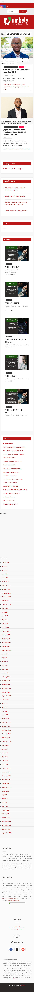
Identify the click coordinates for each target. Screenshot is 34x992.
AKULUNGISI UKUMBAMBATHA (13, 450)
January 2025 (6, 635)
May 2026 (5, 574)
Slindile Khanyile (22, 88)
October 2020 (6, 829)
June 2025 (5, 616)
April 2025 (5, 623)
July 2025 (4, 612)
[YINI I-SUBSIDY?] (17, 253)
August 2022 (5, 745)
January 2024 (6, 680)
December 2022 (6, 730)
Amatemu (9, 263)
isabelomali (19, 86)
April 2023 (5, 715)
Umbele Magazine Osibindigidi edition (16, 210)
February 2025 (6, 631)
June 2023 (5, 707)
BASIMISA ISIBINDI (9, 497)
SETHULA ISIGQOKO (9, 475)
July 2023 (4, 703)
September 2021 (6, 787)
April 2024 (5, 669)
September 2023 (6, 696)
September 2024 (6, 650)
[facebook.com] (4, 6)
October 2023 (6, 692)
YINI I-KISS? (10, 376)
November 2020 (6, 825)
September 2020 (6, 833)
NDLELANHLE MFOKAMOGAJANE (14, 454)
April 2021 (5, 806)
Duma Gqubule (16, 84)
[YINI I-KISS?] (17, 362)
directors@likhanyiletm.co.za (14, 978)
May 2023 (5, 711)
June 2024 (5, 661)
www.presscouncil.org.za (13, 900)
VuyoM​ (23, 985)
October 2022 (6, 737)
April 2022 (5, 760)
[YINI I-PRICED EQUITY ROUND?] (17, 325)
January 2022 (6, 772)
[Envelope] (22, 949)
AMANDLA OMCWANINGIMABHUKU (14, 447)
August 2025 (5, 608)
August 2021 (5, 791)
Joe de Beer (6, 149)
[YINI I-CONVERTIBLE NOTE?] (17, 396)
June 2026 (5, 570)
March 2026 (5, 581)
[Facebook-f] (10, 949)
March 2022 (5, 764)
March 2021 (5, 810)
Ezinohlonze (7, 67)
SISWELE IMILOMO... (9, 465)
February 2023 (6, 722)
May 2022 (5, 756)
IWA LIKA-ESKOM (8, 500)
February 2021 (6, 814)
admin (8, 270)
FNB (13, 86)
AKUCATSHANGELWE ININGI (12, 468)
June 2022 (5, 753)
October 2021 (6, 783)
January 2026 (6, 589)
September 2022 (6, 741)
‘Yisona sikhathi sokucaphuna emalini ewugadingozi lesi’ (16, 70)
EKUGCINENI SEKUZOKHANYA (13, 479)
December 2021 (6, 776)
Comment (13, 272)
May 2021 (5, 802)
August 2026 (5, 562)
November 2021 (6, 779)
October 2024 (6, 646)
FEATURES (14, 67)
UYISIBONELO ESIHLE (10, 482)
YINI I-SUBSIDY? (12, 267)
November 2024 (6, 642)
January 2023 (6, 726)
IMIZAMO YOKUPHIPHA (10, 504)
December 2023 (6, 684)
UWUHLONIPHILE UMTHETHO (12, 461)
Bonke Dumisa (7, 84)
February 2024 (6, 677)
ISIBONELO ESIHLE (9, 458)
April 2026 (5, 578)
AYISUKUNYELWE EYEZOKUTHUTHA (15, 490)
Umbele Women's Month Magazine (15, 196)
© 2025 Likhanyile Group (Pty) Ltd (13, 169)
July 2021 (4, 795)
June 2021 (5, 798)
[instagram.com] (1, 6)
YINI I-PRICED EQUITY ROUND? (15, 340)
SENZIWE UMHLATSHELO (11, 472)
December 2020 (6, 821)
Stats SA (28, 149)
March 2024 (5, 673)
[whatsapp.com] (7, 6)
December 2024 (6, 638)
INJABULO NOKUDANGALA (11, 493)
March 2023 (5, 718)
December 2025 (6, 593)
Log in (5, 228)
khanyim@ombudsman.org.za (9, 898)
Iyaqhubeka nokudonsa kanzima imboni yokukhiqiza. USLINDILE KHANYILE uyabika (14, 132)
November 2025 (6, 597)
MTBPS (25, 86)
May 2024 (5, 665)
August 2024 (5, 654)
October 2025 (6, 600)
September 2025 (6, 604)
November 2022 (6, 734)
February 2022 (6, 768)
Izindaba (21, 67)
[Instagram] (17, 949)
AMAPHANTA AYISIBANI (10, 486)
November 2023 (6, 688)
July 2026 (4, 566)
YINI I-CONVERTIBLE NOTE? (15, 411)
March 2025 (5, 627)
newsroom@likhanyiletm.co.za (17, 927)
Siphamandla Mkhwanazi (17, 149)
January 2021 (6, 817)
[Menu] (2, 1)
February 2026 (6, 585)
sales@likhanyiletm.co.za (17, 929)
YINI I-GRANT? (12, 303)
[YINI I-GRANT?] (17, 289)
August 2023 (5, 699)
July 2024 (4, 657)
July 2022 (4, 749)
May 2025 (5, 619)
